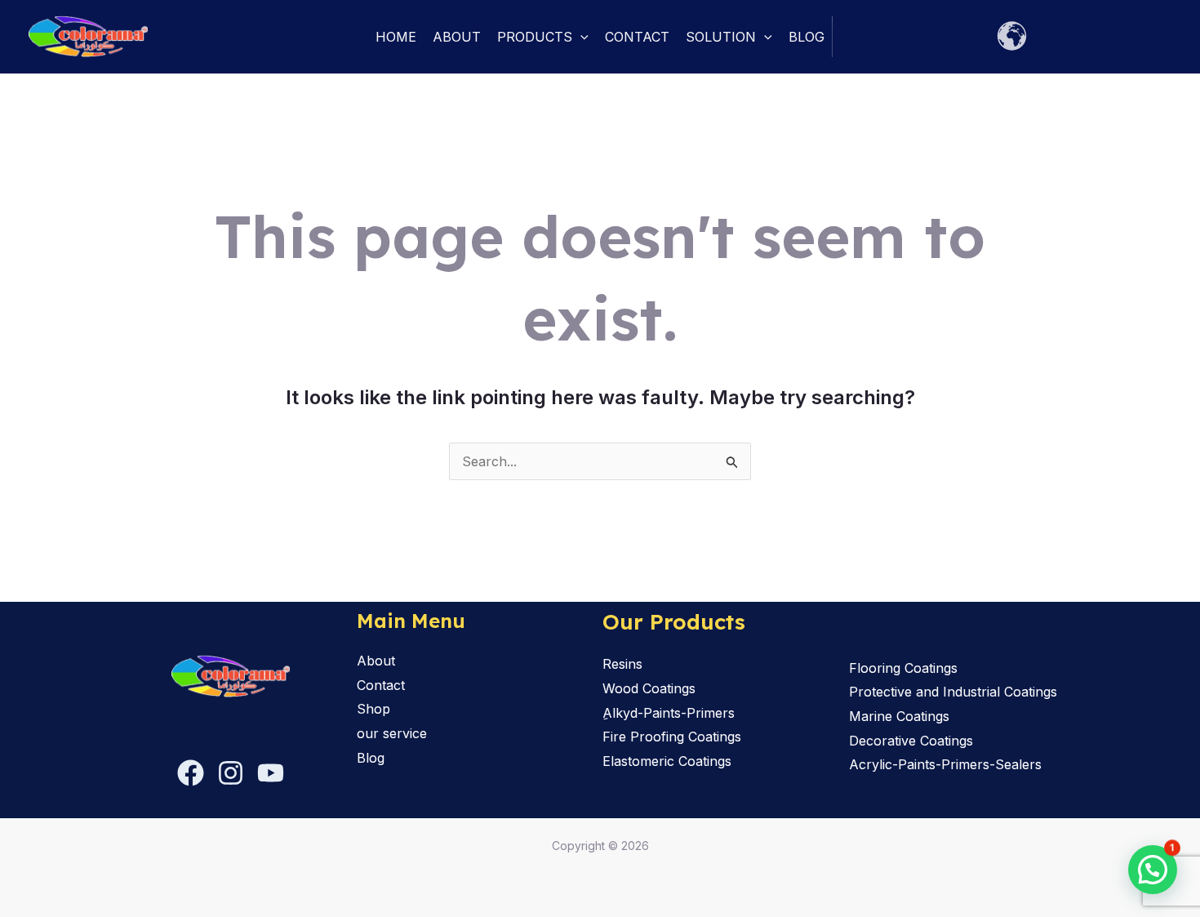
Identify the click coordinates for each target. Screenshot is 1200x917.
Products (534, 37)
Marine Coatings (899, 716)
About (457, 37)
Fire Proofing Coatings (671, 736)
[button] (580, 36)
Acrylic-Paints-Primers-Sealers (945, 764)
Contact (637, 37)
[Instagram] (231, 773)
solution (721, 37)
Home (396, 37)
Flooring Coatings (903, 668)
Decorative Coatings (911, 740)
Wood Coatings (649, 688)
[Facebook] (191, 773)
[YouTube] (271, 773)
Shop (373, 709)
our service (392, 733)
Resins (622, 664)
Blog (806, 37)
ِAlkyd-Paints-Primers (668, 713)
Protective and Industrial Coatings (953, 691)
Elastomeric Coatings (666, 761)
